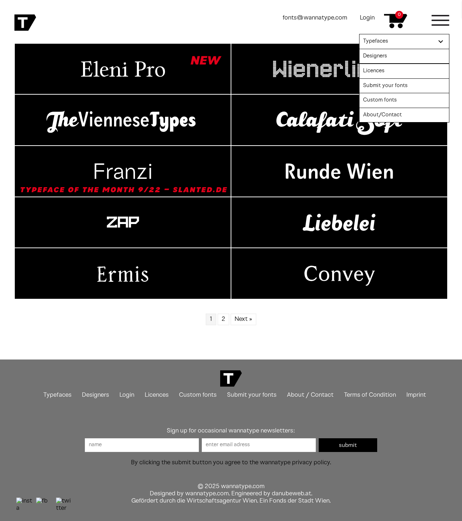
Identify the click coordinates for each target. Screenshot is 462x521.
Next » (243, 319)
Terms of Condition (370, 395)
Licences (157, 395)
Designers (95, 395)
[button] (348, 445)
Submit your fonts (251, 395)
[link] (404, 41)
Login (367, 18)
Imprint (416, 395)
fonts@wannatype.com (315, 18)
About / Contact (310, 395)
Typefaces (57, 395)
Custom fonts (198, 395)
